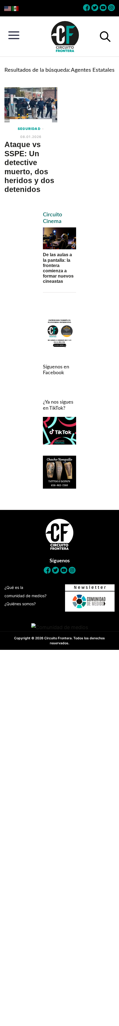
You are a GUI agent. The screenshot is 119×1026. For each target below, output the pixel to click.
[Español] (15, 8)
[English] (8, 8)
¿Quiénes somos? (20, 603)
